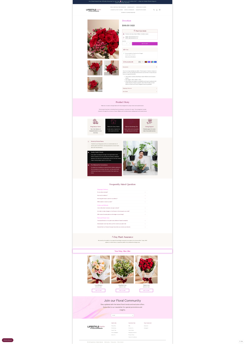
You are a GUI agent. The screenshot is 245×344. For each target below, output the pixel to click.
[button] (154, 9)
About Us (113, 334)
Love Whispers (98, 285)
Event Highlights (114, 332)
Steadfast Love (122, 285)
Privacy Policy (131, 334)
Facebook (146, 325)
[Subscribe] (132, 315)
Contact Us (130, 328)
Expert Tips (113, 330)
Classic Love (146, 285)
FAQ (129, 325)
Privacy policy (113, 342)
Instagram (146, 328)
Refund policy (107, 342)
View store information (130, 56)
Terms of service (120, 342)
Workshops (113, 328)
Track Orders (131, 330)
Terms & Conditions (132, 337)
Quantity (124, 41)
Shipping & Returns (132, 332)
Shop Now (113, 325)
